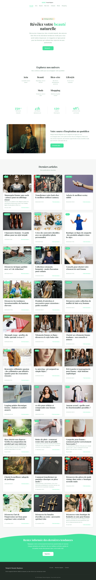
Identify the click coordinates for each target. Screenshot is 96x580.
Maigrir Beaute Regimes (14, 568)
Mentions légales (59, 567)
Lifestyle (53, 5)
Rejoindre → (48, 554)
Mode (58, 5)
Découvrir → (48, 48)
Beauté (41, 5)
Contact (67, 567)
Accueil (31, 5)
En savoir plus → (57, 145)
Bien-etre (46, 5)
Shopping (64, 5)
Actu (36, 5)
